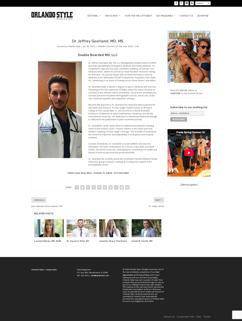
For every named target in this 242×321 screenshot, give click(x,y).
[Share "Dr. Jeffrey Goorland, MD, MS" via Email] (122, 187)
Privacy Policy (143, 275)
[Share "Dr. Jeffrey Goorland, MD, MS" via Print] (127, 187)
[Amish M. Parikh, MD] (146, 228)
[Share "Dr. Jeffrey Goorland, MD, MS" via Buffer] (110, 187)
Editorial (93, 16)
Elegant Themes (50, 317)
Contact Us (186, 16)
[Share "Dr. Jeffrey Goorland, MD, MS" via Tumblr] (93, 187)
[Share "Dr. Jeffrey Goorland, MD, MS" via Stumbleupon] (116, 187)
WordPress (75, 317)
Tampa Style (51, 269)
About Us (169, 316)
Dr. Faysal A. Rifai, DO (78, 241)
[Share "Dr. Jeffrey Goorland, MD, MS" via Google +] (88, 187)
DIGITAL (183, 90)
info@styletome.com (100, 275)
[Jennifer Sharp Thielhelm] (114, 228)
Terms (207, 316)
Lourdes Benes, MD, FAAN (47, 241)
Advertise (203, 16)
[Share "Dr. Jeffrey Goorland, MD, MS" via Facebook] (77, 187)
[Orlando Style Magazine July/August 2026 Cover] (189, 57)
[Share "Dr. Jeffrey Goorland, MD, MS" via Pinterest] (99, 187)
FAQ (198, 316)
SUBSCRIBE (175, 93)
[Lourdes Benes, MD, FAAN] (49, 228)
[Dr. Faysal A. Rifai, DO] (81, 228)
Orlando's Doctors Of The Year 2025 (115, 46)
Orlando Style (74, 46)
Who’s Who (111, 16)
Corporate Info (186, 316)
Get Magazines (164, 16)
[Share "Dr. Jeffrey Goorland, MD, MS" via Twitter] (82, 187)
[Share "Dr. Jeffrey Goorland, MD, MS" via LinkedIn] (105, 187)
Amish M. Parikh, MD (142, 241)
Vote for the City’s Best (138, 16)
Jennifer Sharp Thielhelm (113, 241)
